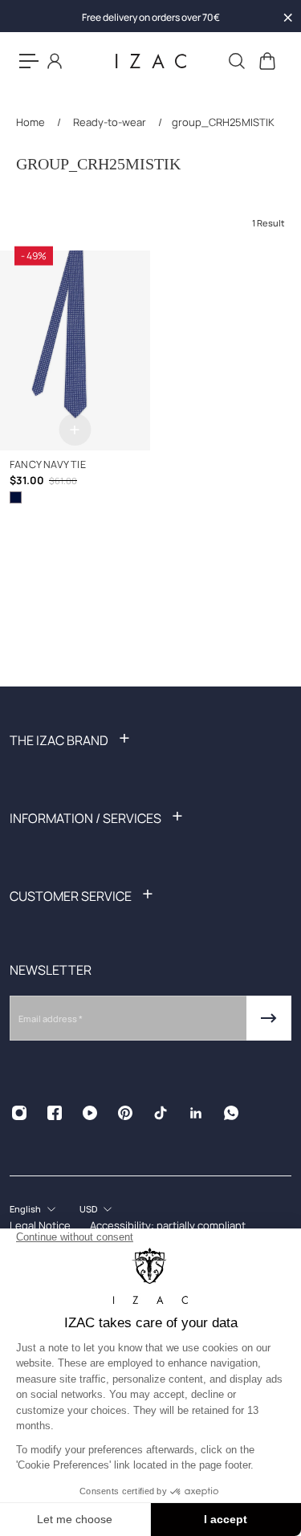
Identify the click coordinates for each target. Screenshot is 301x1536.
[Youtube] (90, 1113)
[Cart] (266, 61)
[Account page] (54, 61)
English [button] (25, 1209)
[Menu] (29, 61)
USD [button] (88, 1209)
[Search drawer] (236, 61)
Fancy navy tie (48, 464)
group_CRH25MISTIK (223, 122)
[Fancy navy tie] (75, 350)
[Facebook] (54, 1113)
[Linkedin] (196, 1113)
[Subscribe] (268, 1018)
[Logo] (151, 61)
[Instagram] (19, 1113)
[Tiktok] (160, 1113)
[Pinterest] (125, 1113)
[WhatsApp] (231, 1113)
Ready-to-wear (109, 122)
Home (31, 122)
